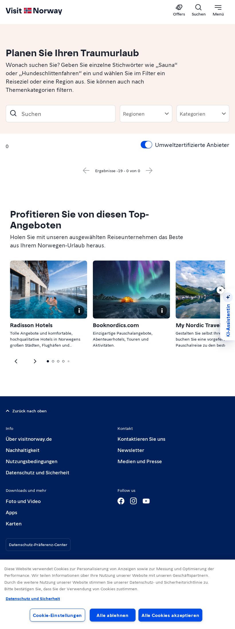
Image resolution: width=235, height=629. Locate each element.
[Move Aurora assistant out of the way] (220, 290)
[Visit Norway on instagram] (133, 501)
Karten (13, 523)
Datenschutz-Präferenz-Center (38, 544)
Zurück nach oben (29, 410)
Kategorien (192, 113)
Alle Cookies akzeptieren (170, 615)
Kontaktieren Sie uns (141, 438)
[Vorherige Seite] (86, 170)
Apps (11, 512)
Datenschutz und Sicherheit (37, 472)
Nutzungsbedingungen (31, 461)
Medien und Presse (139, 461)
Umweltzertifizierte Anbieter (192, 144)
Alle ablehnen (112, 615)
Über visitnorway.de (29, 438)
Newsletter (130, 449)
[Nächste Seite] (149, 170)
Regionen (133, 113)
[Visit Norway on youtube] (146, 501)
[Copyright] (79, 310)
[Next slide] (16, 361)
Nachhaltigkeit (23, 449)
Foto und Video (23, 501)
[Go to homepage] (42, 11)
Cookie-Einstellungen (57, 615)
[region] (117, 594)
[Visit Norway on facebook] (120, 501)
